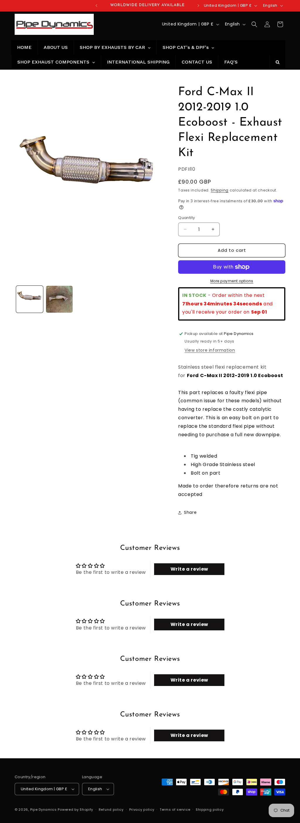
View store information (210, 350)
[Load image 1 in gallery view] (29, 299)
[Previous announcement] (96, 5)
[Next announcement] (198, 5)
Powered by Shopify (75, 809)
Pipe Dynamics (43, 809)
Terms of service (175, 809)
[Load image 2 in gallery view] (59, 299)
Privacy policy (141, 809)
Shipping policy (210, 809)
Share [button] (190, 512)
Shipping (220, 190)
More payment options (231, 280)
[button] (254, 24)
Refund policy (111, 809)
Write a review (189, 569)
